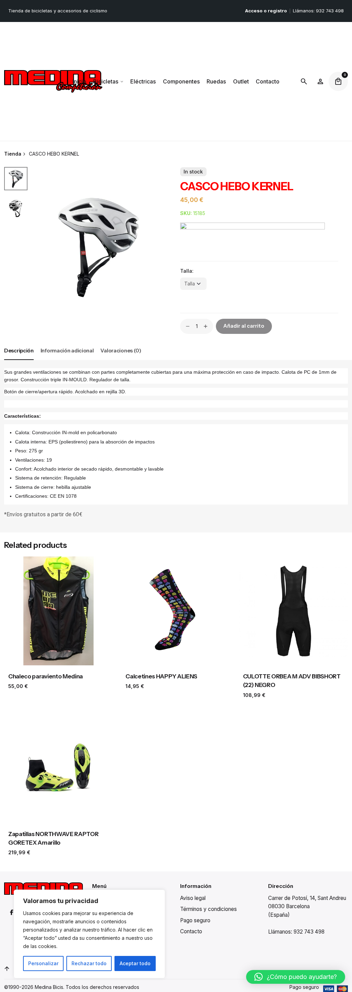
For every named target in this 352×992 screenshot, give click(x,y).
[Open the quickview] (18, 569)
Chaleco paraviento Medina (45, 676)
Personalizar (43, 963)
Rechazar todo (89, 963)
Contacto (191, 931)
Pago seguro (195, 920)
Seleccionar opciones (58, 656)
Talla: (187, 271)
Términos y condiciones (208, 909)
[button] (295, 977)
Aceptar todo (135, 963)
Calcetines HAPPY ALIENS (161, 676)
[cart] (338, 81)
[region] (89, 934)
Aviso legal (193, 898)
